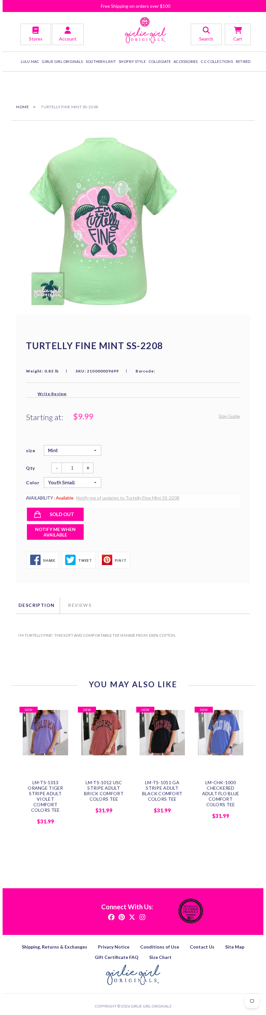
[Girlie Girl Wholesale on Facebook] (111, 916)
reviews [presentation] (79, 605)
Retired (243, 61)
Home (22, 106)
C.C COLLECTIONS (217, 61)
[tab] (38, 605)
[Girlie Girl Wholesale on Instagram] (142, 916)
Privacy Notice (113, 947)
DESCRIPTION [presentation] (36, 605)
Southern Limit (101, 61)
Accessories (186, 61)
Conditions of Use (159, 947)
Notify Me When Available (55, 531)
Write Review (52, 393)
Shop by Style (132, 61)
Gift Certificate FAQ (117, 957)
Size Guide (229, 416)
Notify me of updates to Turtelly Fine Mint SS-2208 (127, 498)
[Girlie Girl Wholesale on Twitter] (132, 916)
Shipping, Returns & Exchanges (54, 947)
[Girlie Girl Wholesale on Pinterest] (121, 916)
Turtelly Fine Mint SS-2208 (69, 106)
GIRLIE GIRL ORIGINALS (62, 61)
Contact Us (202, 947)
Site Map (234, 947)
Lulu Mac (30, 61)
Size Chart (160, 957)
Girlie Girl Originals (151, 1006)
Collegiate (160, 61)
